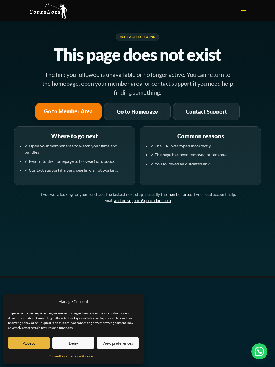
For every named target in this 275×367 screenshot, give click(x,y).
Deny (73, 343)
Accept (29, 343)
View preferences (117, 343)
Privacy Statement (83, 356)
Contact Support (206, 111)
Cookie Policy (58, 356)
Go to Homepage (137, 111)
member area (179, 194)
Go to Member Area (68, 111)
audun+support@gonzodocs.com (142, 200)
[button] (259, 351)
